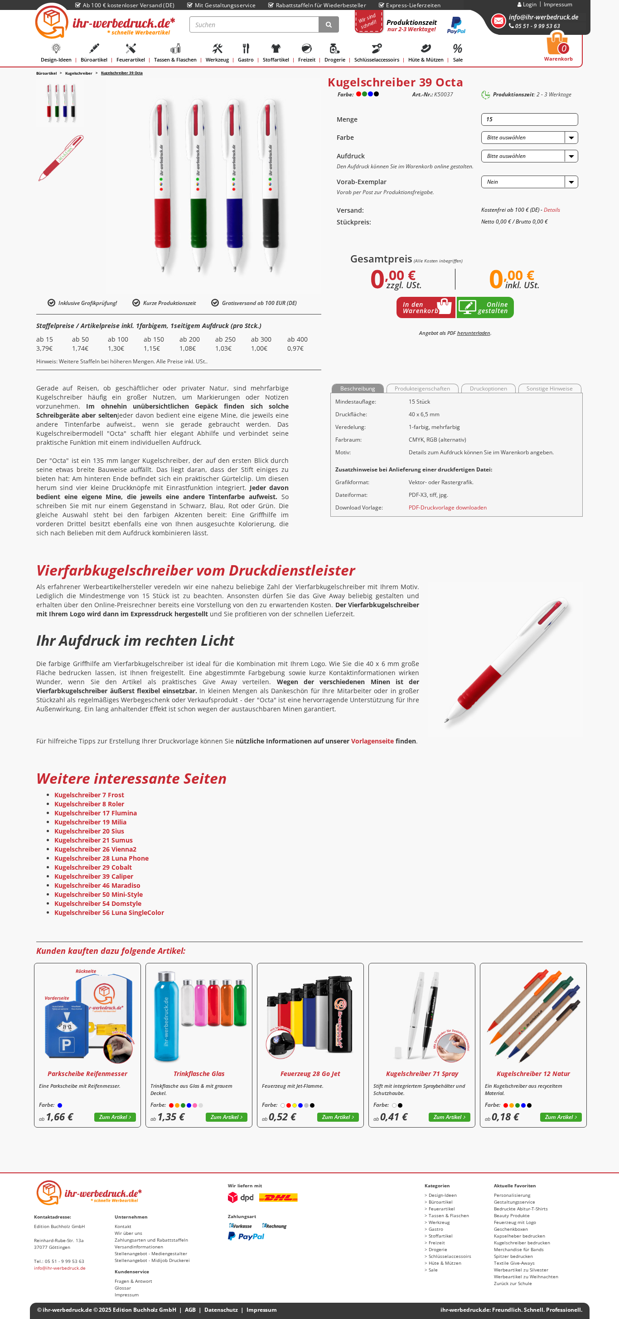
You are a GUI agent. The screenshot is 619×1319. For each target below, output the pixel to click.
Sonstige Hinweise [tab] (550, 388)
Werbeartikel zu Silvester (521, 1270)
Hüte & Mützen (426, 59)
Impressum (558, 4)
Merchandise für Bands (519, 1249)
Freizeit (306, 59)
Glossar (123, 1288)
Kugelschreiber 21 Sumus (93, 840)
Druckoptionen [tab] (488, 388)
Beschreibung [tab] (357, 388)
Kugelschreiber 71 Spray (422, 1073)
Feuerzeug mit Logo (515, 1222)
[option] (60, 103)
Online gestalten (493, 307)
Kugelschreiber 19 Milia (90, 822)
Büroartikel (94, 59)
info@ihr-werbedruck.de (543, 17)
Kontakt (123, 1226)
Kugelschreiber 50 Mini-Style (98, 894)
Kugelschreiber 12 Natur (533, 1073)
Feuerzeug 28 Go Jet (310, 1073)
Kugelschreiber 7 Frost (89, 794)
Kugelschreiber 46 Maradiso (97, 885)
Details (552, 210)
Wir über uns (128, 1233)
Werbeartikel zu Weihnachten (526, 1276)
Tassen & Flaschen (175, 59)
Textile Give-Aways (514, 1263)
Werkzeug (217, 59)
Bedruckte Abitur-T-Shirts (521, 1208)
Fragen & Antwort (133, 1281)
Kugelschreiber (78, 73)
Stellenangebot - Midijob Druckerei (152, 1260)
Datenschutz (221, 1310)
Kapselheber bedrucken (519, 1236)
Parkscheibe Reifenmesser (87, 1073)
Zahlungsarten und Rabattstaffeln (151, 1240)
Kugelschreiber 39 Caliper (93, 876)
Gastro (246, 59)
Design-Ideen (56, 59)
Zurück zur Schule (513, 1283)
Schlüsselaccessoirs (376, 59)
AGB (190, 1310)
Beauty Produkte (512, 1215)
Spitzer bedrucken (513, 1256)
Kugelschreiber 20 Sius (89, 831)
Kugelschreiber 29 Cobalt (93, 867)
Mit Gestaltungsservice (225, 5)
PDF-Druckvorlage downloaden (448, 507)
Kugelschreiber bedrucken (522, 1242)
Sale (458, 59)
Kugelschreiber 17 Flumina (95, 813)
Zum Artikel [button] (113, 1117)
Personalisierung (512, 1195)
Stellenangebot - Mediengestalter (151, 1253)
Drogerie (334, 59)
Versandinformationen (139, 1246)
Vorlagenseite (372, 741)
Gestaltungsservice (514, 1202)
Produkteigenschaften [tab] (422, 388)
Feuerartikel (130, 59)
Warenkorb (558, 49)
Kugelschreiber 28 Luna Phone (101, 858)
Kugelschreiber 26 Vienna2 (95, 849)
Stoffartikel (276, 59)
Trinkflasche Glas (199, 1073)
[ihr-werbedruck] (104, 22)
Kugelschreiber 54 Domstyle (97, 903)
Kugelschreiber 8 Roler (89, 804)
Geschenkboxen (511, 1229)
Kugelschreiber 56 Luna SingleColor (109, 912)
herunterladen (473, 332)
